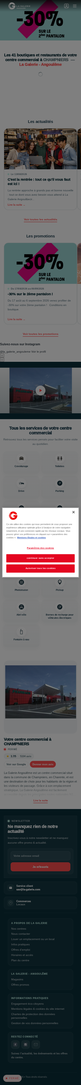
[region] (40, 542)
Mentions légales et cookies (31, 538)
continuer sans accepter (40, 558)
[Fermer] (73, 512)
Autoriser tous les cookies (41, 568)
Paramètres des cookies (40, 548)
